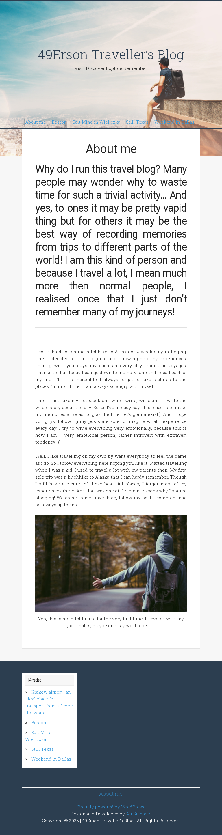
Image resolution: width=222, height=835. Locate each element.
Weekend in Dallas (174, 122)
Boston (59, 122)
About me (35, 122)
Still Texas (137, 122)
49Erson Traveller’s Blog (111, 54)
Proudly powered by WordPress (110, 807)
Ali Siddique (138, 814)
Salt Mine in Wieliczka (96, 122)
